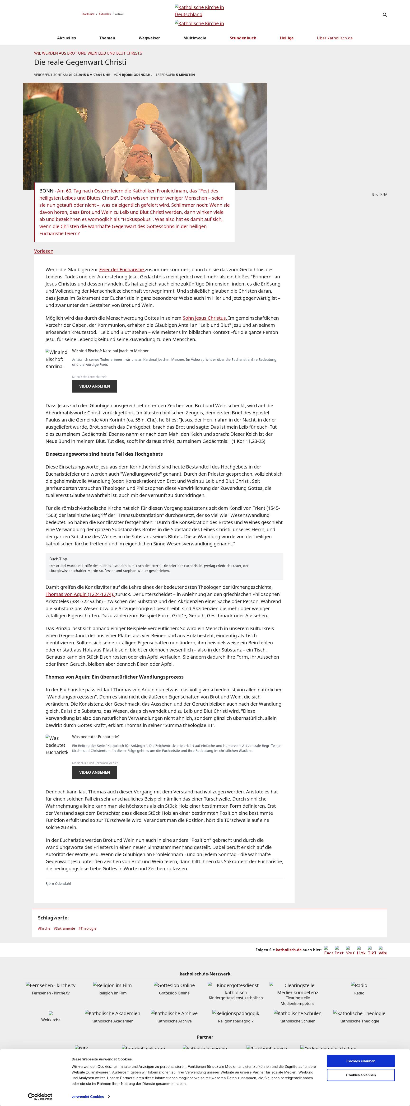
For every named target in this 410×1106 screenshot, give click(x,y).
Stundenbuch (243, 38)
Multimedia (194, 38)
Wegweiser (149, 38)
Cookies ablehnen (361, 1075)
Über (335, 38)
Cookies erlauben (360, 1061)
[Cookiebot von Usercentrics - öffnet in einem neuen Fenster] (40, 1096)
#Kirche (44, 928)
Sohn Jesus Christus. (205, 318)
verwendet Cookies (88, 1097)
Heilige (287, 38)
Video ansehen (94, 386)
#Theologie (87, 928)
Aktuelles (105, 14)
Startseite (88, 14)
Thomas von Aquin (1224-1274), (80, 594)
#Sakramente (64, 928)
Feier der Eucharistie (122, 269)
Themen (107, 38)
